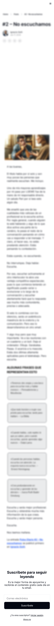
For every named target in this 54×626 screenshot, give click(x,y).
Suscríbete (27, 605)
